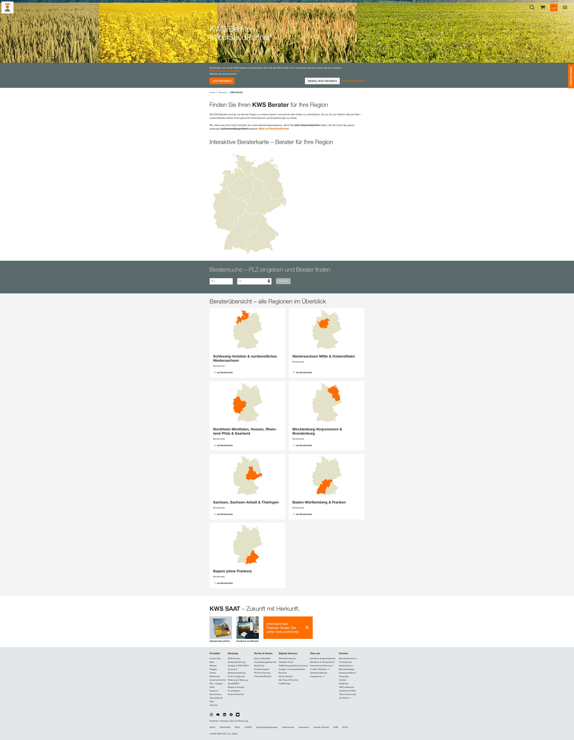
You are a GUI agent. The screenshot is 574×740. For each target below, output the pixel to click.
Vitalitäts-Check (286, 662)
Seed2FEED (233, 683)
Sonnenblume (216, 698)
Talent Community (347, 694)
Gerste (213, 672)
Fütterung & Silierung (238, 680)
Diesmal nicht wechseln (322, 81)
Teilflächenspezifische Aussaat (293, 665)
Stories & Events (263, 653)
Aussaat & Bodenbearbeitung (236, 671)
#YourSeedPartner (263, 676)
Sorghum (214, 690)
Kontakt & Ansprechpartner (323, 658)
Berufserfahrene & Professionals (348, 660)
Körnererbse (215, 694)
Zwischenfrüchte (218, 680)
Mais (212, 662)
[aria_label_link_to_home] (7, 7)
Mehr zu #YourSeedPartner (274, 128)
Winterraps (215, 676)
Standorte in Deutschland (322, 662)
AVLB (345, 727)
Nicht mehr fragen (353, 81)
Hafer (212, 687)
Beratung (233, 653)
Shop (237, 727)
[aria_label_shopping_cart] (543, 7)
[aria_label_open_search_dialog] (532, 7)
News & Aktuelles (262, 658)
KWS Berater (234, 658)
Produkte (215, 653)
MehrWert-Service (287, 658)
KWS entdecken (346, 687)
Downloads (225, 727)
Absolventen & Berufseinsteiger (347, 667)
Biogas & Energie (236, 687)
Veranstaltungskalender (265, 662)
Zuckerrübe (215, 658)
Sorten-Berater (286, 676)
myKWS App (284, 683)
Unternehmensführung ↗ (322, 665)
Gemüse (214, 705)
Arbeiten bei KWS (347, 690)
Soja (212, 701)
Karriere (343, 653)
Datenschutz (288, 727)
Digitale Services (288, 653)
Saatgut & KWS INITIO (238, 665)
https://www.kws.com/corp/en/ (225, 70)
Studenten (344, 683)
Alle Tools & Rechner (288, 680)
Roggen (213, 669)
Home (212, 727)
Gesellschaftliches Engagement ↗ (318, 674)
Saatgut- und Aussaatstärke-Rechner (292, 671)
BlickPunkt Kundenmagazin (262, 667)
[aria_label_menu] (565, 7)
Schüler (342, 680)
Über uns (315, 653)
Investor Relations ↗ (319, 669)
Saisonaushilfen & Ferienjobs (347, 674)
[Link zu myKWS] (554, 7)
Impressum (304, 727)
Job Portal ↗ (345, 698)
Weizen (213, 665)
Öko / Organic (216, 683)
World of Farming (262, 672)
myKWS (248, 727)
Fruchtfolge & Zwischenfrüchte (236, 692)
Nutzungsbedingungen (267, 727)
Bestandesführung (236, 662)
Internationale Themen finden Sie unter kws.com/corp (282, 627)
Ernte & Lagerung (236, 676)
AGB (335, 727)
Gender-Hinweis (321, 727)
